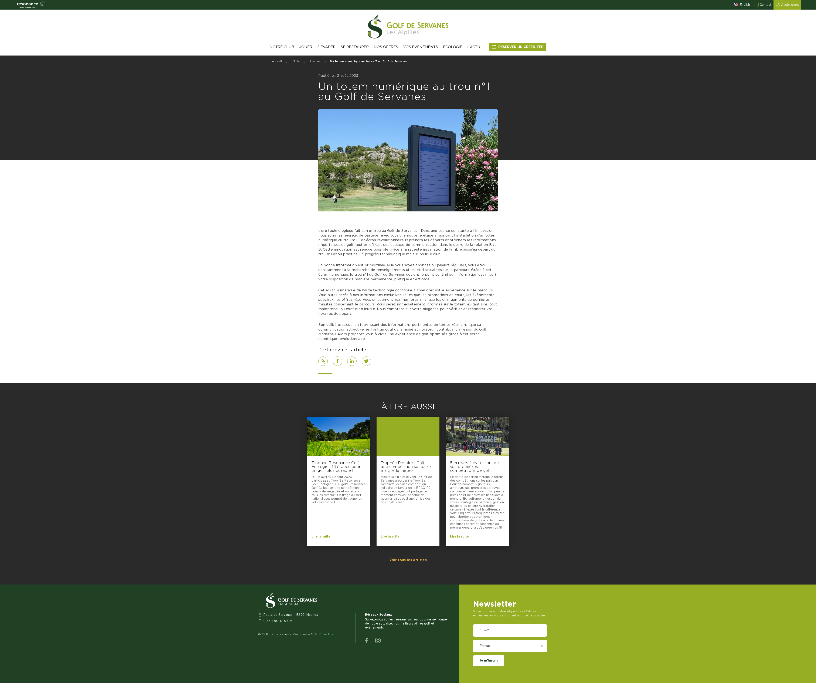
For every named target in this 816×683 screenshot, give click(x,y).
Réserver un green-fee (520, 47)
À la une (314, 61)
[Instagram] (378, 640)
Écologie (452, 47)
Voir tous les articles (408, 560)
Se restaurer (355, 47)
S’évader (326, 47)
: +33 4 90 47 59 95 (278, 621)
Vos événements (420, 47)
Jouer (305, 47)
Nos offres (386, 47)
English (745, 4)
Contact (765, 4)
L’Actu (473, 47)
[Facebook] (366, 640)
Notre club (282, 47)
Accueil (277, 61)
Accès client (790, 4)
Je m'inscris (488, 660)
